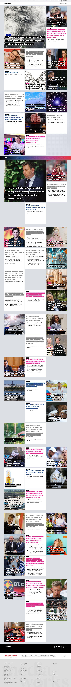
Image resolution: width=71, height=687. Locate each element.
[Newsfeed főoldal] (8, 647)
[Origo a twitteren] (57, 647)
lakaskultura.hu (39, 666)
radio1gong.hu (55, 681)
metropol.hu (55, 663)
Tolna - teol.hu (6, 683)
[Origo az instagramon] (59, 647)
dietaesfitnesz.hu (40, 674)
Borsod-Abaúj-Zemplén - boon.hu (10, 667)
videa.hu (54, 674)
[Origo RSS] (63, 647)
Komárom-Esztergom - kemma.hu (10, 678)
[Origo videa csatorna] (61, 647)
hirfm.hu (54, 682)
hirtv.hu (22, 673)
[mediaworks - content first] (11, 656)
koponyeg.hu (55, 673)
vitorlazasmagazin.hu (40, 675)
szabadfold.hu (23, 671)
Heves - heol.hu (7, 675)
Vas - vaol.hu (23, 662)
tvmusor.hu (38, 678)
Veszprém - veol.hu (24, 663)
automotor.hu (39, 665)
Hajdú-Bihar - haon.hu (8, 674)
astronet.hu (39, 663)
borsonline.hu (39, 684)
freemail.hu (55, 671)
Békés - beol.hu (7, 666)
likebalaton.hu (39, 669)
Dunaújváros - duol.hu (8, 670)
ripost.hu (54, 662)
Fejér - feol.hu (6, 671)
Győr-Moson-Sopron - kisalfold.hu (10, 673)
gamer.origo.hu (39, 667)
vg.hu (21, 680)
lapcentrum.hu (55, 675)
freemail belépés (63, 3)
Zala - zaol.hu (23, 664)
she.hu (54, 666)
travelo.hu (38, 673)
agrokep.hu (23, 681)
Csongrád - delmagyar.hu (8, 669)
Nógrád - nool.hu (7, 679)
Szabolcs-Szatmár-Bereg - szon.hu (10, 682)
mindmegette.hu (39, 671)
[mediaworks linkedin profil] (65, 656)
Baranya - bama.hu (7, 665)
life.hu (54, 664)
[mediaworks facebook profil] (62, 656)
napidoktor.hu (39, 670)
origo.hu (22, 674)
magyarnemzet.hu (24, 670)
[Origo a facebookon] (54, 647)
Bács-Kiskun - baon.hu (8, 663)
